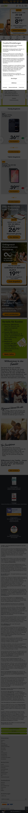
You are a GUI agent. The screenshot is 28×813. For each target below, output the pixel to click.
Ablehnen (13, 83)
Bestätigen (14, 78)
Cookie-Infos (21, 87)
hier (18, 74)
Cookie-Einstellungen (12, 43)
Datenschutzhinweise (13, 87)
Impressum (5, 87)
